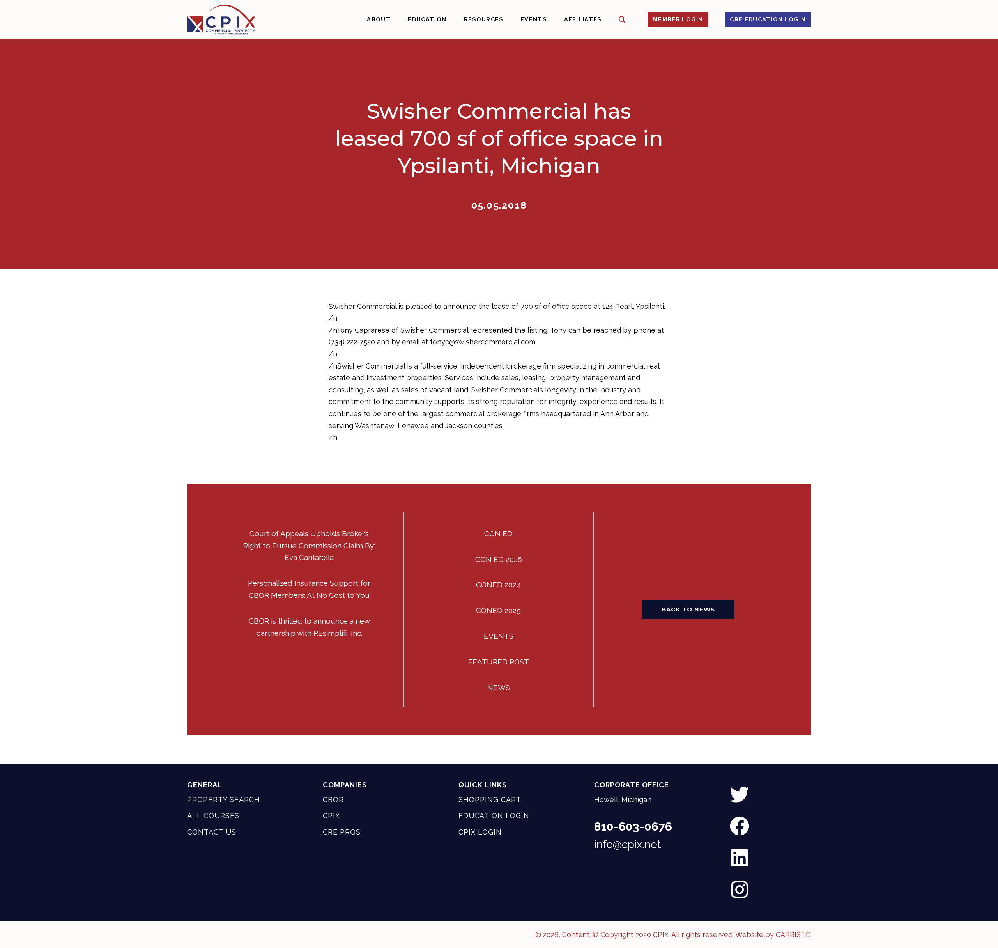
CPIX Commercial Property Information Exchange (221, 19)
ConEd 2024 (498, 584)
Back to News (688, 609)
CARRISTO (793, 934)
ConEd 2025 (498, 610)
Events (498, 636)
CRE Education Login (768, 19)
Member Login (678, 19)
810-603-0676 (633, 827)
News (498, 687)
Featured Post (498, 661)
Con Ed (498, 533)
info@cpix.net (627, 844)
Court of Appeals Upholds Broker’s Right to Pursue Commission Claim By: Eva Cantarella (309, 545)
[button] (622, 19)
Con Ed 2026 (498, 559)
